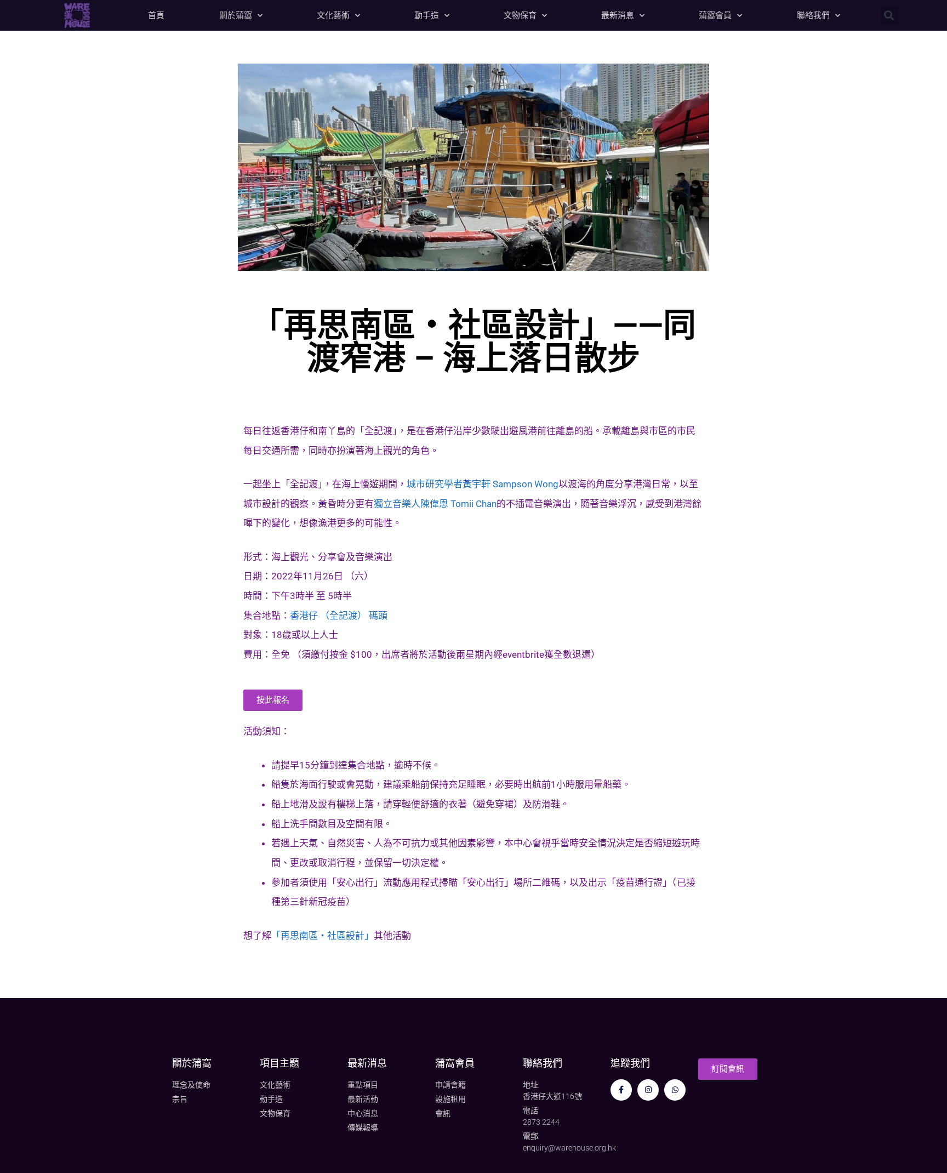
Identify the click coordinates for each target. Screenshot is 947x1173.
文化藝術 (333, 15)
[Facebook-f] (621, 1090)
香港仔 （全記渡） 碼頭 (338, 615)
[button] (889, 16)
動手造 (426, 15)
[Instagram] (648, 1090)
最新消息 (617, 15)
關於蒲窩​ (192, 1063)
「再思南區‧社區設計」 (322, 935)
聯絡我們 (813, 15)
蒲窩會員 (715, 15)
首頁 (156, 15)
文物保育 (520, 15)
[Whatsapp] (675, 1090)
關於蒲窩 (235, 15)
